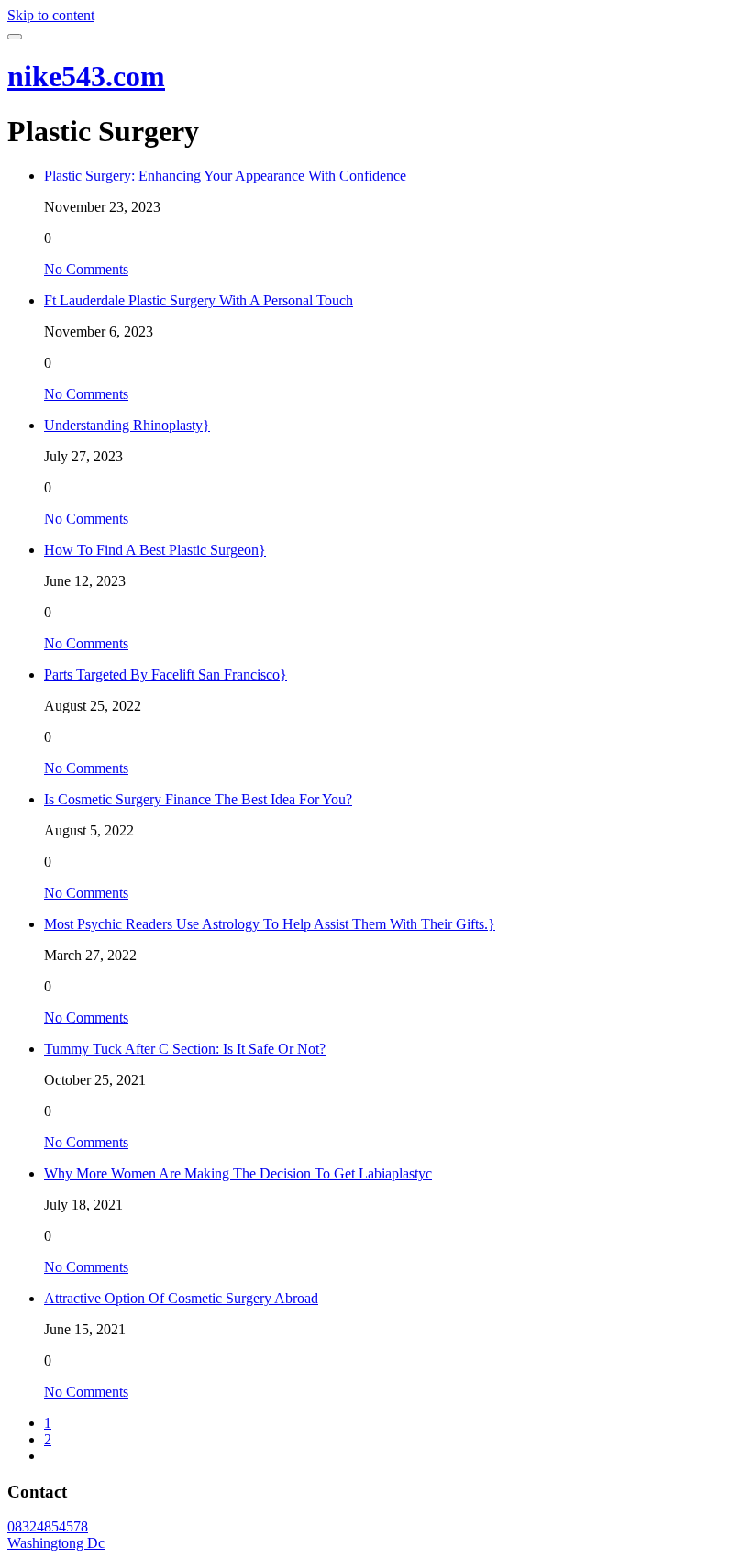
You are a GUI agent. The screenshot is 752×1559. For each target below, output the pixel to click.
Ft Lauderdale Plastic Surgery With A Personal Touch (198, 300)
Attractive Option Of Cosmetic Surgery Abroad (181, 1298)
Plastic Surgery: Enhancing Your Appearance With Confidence (225, 175)
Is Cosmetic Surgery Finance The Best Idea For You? (198, 799)
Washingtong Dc (56, 1543)
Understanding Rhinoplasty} (127, 425)
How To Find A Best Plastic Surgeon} (155, 550)
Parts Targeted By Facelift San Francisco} (165, 674)
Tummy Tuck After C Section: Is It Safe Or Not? (185, 1048)
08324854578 (47, 1526)
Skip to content (50, 15)
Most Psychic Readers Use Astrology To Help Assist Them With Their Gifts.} (269, 924)
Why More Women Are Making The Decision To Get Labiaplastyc (238, 1173)
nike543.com (86, 76)
